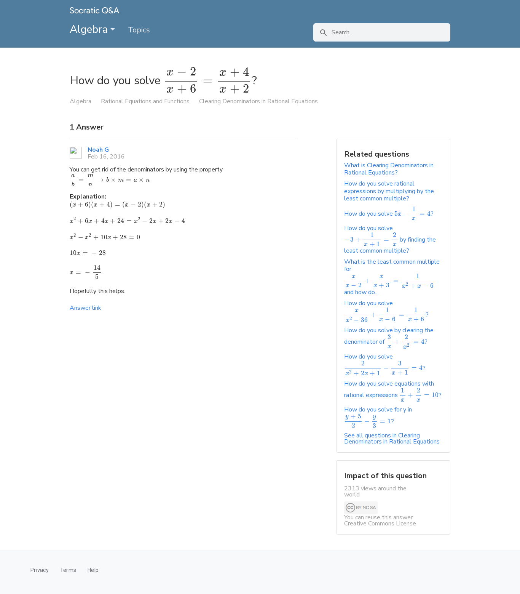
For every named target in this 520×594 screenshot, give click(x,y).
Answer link (85, 308)
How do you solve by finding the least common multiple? (390, 239)
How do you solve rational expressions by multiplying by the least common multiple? (389, 190)
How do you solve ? (389, 214)
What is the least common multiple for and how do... (392, 277)
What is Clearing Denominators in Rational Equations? (389, 169)
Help (93, 570)
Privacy (39, 570)
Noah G (98, 150)
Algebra (90, 29)
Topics (139, 30)
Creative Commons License (380, 523)
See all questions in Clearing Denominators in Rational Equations (392, 438)
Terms (68, 570)
